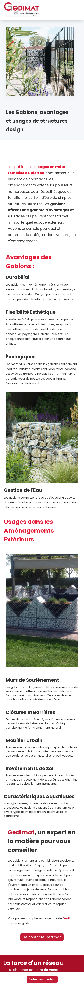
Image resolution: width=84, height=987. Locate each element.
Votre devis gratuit (42, 979)
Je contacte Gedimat (42, 937)
